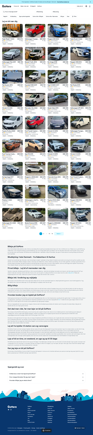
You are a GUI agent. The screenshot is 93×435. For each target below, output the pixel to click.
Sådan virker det (24, 6)
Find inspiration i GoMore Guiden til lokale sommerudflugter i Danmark (45, 2)
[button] (91, 2)
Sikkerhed (50, 422)
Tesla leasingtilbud (72, 416)
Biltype (62, 16)
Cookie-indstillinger (40, 428)
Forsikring (50, 420)
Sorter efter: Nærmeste (52, 16)
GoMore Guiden (31, 422)
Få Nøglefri (33, 6)
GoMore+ (39, 6)
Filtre (75, 16)
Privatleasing (70, 410)
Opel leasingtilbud (71, 420)
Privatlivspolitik (27, 428)
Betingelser (19, 428)
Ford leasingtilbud (71, 418)
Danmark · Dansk (80, 428)
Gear (68, 16)
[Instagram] (11, 409)
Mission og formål (31, 410)
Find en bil (16, 6)
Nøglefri (5, 16)
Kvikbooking (13, 16)
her (59, 299)
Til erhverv (50, 412)
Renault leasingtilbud (72, 414)
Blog (29, 420)
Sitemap (33, 428)
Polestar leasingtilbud (72, 422)
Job (28, 418)
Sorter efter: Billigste (38, 16)
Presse (29, 412)
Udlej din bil (80, 6)
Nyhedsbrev (30, 416)
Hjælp (29, 408)
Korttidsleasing (71, 412)
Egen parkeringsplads (24, 16)
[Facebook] (8, 409)
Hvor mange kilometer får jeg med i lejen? (22, 377)
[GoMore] (6, 6)
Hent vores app (31, 414)
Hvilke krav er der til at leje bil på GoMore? (22, 374)
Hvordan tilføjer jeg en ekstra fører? (20, 380)
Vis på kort (47, 430)
